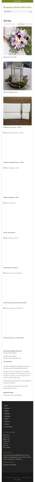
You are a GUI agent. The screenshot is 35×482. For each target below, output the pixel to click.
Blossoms (7, 408)
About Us (7, 421)
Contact (7, 424)
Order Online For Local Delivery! (12, 395)
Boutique (7, 413)
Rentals (7, 419)
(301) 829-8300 (17, 1)
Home (6, 405)
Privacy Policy (8, 427)
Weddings (7, 416)
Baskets (7, 411)
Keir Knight (17, 479)
